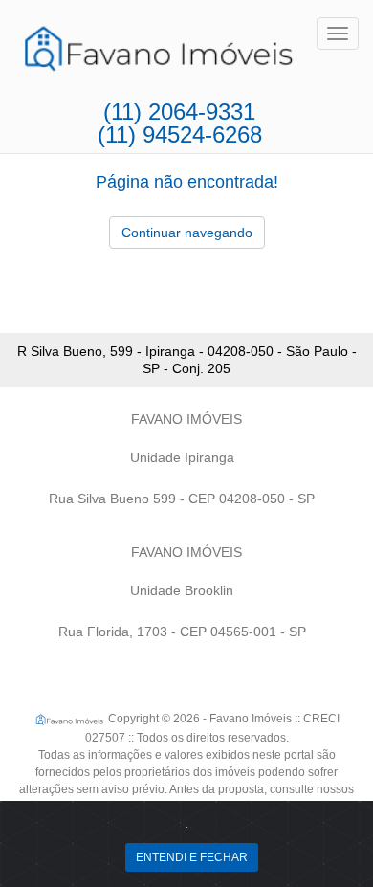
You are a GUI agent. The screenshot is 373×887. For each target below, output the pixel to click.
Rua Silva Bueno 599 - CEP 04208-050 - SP (182, 498)
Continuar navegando (186, 232)
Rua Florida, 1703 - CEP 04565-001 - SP (182, 631)
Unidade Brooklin (181, 590)
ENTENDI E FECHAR (192, 857)
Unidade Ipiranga (182, 457)
